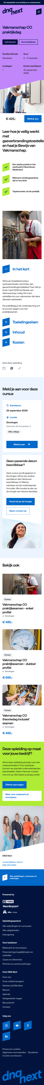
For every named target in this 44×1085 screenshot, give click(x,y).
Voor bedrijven (28, 42)
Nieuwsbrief (8, 1003)
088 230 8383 (9, 865)
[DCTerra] (8, 902)
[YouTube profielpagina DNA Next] (17, 1025)
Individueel (10, 42)
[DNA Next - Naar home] (12, 12)
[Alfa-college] (9, 913)
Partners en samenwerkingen (16, 964)
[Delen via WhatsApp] (11, 368)
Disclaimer (33, 1052)
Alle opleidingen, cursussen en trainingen (23, 877)
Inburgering (8, 935)
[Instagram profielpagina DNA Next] (6, 1025)
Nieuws (6, 990)
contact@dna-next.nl (12, 862)
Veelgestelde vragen (12, 998)
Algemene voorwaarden (14, 1052)
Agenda (6, 994)
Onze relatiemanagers (13, 981)
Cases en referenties (12, 960)
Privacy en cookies (11, 1049)
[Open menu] (39, 11)
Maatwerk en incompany (14, 948)
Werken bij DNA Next (12, 986)
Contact (6, 1007)
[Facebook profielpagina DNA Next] (28, 1025)
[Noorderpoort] (10, 907)
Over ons (6, 977)
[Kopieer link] (19, 368)
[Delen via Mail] (3, 368)
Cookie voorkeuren (12, 1055)
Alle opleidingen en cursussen (16, 926)
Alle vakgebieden (10, 930)
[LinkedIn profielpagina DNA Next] (6, 1036)
